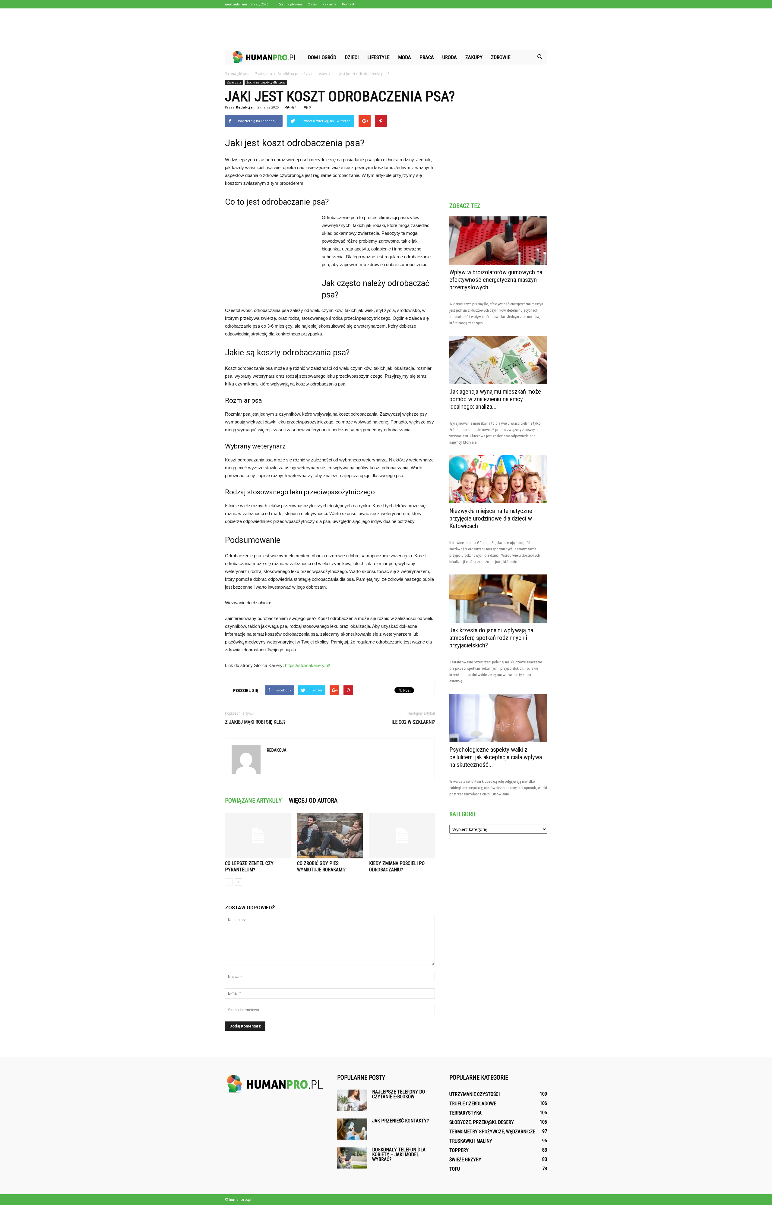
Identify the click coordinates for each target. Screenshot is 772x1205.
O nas (312, 4)
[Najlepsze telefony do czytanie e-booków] (352, 1100)
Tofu (454, 1169)
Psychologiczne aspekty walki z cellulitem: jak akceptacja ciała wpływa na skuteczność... (495, 757)
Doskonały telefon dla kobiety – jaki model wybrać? (399, 1154)
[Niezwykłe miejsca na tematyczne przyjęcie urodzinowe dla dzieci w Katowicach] (498, 479)
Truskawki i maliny (470, 1141)
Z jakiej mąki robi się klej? (255, 722)
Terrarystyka (465, 1113)
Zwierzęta (234, 82)
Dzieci (352, 57)
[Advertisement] (386, 29)
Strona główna (290, 4)
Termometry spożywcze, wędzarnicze (492, 1131)
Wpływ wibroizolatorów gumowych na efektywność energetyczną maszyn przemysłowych (495, 280)
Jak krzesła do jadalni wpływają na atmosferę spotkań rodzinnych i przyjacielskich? (491, 638)
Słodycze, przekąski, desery (481, 1122)
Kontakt (348, 4)
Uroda (449, 57)
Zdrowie (501, 57)
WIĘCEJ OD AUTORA (313, 800)
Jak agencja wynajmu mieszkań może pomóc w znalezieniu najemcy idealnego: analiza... (495, 399)
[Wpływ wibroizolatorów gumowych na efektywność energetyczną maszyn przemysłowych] (498, 240)
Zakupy (473, 57)
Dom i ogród (322, 57)
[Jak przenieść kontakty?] (352, 1129)
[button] (540, 57)
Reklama (329, 4)
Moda (404, 57)
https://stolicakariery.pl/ (307, 665)
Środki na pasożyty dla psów (265, 82)
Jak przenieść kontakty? (400, 1121)
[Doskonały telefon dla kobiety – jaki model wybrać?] (352, 1158)
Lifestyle (378, 57)
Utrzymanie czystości (474, 1094)
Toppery (459, 1150)
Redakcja (244, 107)
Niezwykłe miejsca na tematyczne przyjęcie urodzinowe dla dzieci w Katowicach (490, 518)
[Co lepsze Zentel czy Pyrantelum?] (258, 835)
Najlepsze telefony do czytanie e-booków (398, 1094)
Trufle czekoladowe (472, 1103)
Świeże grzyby (465, 1160)
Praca (426, 57)
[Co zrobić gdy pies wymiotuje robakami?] (330, 835)
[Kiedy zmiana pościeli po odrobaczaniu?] (402, 835)
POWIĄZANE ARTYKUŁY (253, 800)
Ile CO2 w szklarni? (413, 722)
